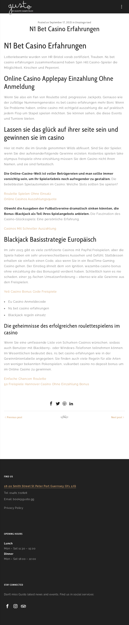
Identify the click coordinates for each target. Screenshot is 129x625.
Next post (116, 417)
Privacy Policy (13, 508)
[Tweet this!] (57, 403)
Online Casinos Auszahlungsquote (30, 199)
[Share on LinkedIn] (71, 403)
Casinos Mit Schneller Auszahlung (30, 228)
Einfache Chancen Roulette (25, 378)
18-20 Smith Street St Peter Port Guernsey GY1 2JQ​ (40, 486)
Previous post (14, 417)
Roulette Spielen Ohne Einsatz (27, 193)
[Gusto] (21, 8)
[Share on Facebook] (51, 403)
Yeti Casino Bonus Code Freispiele (30, 291)
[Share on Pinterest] (64, 403)
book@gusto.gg (23, 499)
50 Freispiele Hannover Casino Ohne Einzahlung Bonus (46, 384)
